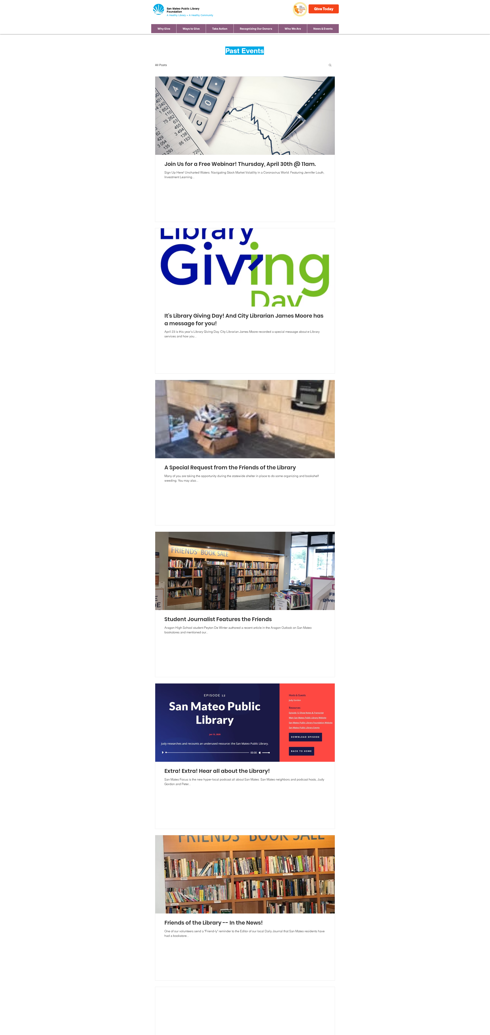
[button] (191, 28)
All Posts (161, 65)
